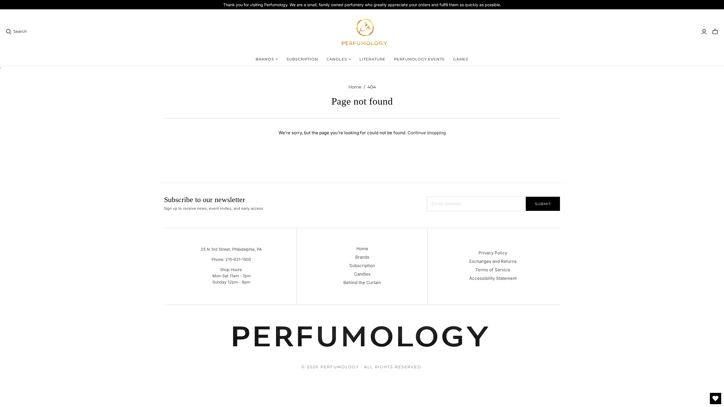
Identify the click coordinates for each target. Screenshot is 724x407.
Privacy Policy (493, 253)
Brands (362, 257)
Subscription (302, 59)
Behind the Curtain (362, 282)
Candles (362, 274)
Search (20, 31)
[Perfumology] (365, 31)
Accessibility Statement (493, 278)
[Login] (704, 32)
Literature (372, 59)
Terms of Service (492, 269)
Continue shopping (427, 132)
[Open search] (9, 31)
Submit (543, 204)
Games (460, 59)
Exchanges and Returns (493, 261)
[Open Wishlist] (715, 398)
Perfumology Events (419, 59)
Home (354, 87)
